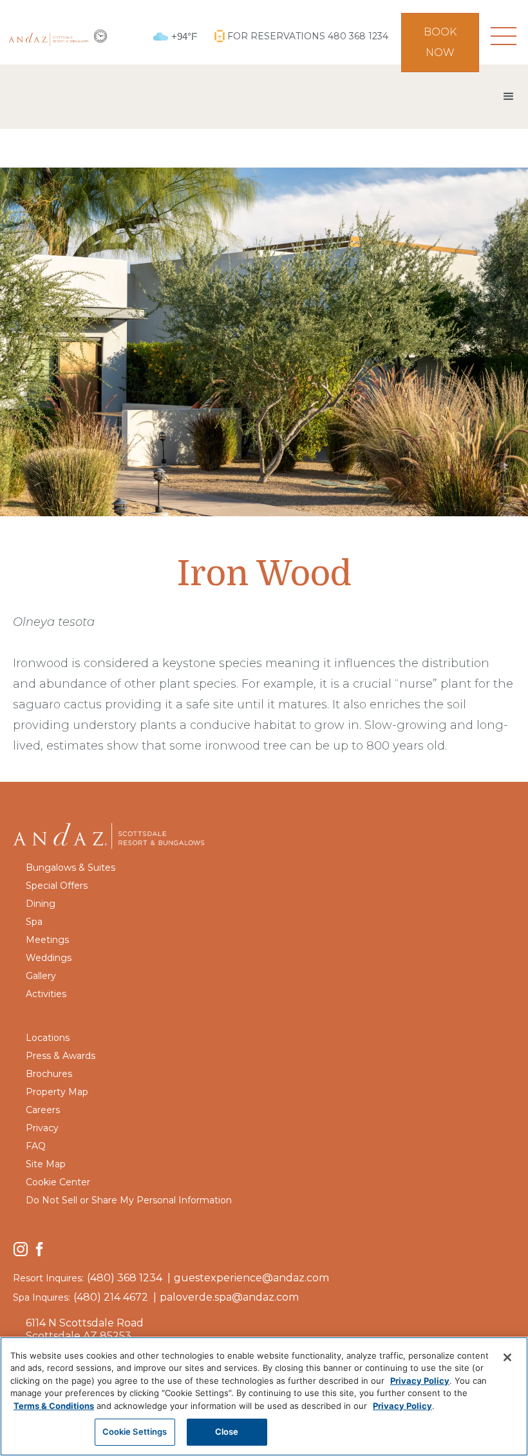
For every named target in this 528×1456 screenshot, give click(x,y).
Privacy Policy (419, 1380)
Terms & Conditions (54, 1406)
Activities (46, 994)
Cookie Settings (134, 1431)
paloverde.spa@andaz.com (229, 1297)
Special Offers (57, 885)
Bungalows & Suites (70, 867)
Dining (40, 903)
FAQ (36, 1146)
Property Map (57, 1092)
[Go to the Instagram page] (20, 1248)
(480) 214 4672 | (114, 1297)
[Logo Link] (48, 36)
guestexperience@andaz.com (251, 1278)
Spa (34, 921)
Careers (43, 1110)
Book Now (440, 42)
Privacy (42, 1128)
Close (227, 1431)
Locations (48, 1037)
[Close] (507, 1357)
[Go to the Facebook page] (39, 1248)
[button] (503, 36)
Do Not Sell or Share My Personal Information (129, 1200)
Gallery (41, 976)
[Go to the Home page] (109, 834)
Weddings (48, 958)
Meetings (47, 940)
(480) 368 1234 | (129, 1278)
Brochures (49, 1074)
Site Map (46, 1164)
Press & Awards (60, 1056)
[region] (264, 1396)
